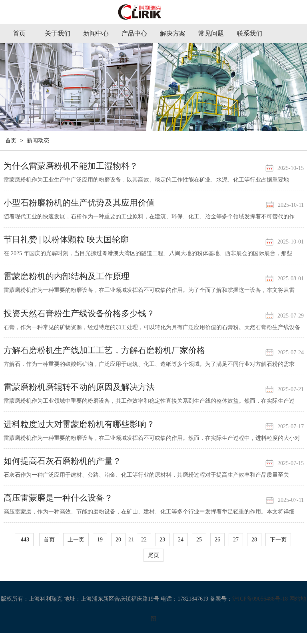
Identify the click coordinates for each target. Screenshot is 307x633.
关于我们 (57, 33)
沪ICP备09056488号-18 (260, 599)
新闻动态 (38, 141)
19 (100, 540)
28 (254, 540)
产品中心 (134, 33)
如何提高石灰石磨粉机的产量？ (62, 461)
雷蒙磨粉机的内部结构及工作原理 (67, 276)
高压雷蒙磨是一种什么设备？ (58, 498)
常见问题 (211, 33)
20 (118, 540)
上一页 (76, 540)
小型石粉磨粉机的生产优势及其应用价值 (79, 203)
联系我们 (249, 33)
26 (217, 540)
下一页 (278, 540)
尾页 (153, 555)
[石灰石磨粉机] (153, 15)
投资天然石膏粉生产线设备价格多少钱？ (79, 313)
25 (199, 540)
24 (180, 540)
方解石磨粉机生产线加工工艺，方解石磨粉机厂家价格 (104, 350)
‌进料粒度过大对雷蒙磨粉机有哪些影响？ (79, 424)
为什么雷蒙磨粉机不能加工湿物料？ (71, 166)
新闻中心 (96, 33)
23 (162, 540)
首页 (19, 33)
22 (144, 540)
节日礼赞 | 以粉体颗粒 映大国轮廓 (66, 239)
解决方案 (172, 33)
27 (236, 540)
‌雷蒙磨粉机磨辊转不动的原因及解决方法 (79, 387)
